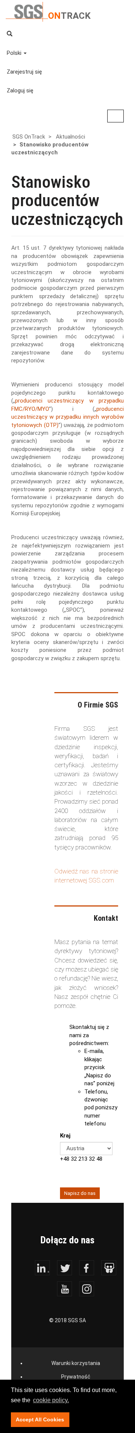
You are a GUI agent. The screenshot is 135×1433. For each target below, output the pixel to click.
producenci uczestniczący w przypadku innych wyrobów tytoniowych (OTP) (67, 417)
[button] (68, 34)
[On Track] (27, 11)
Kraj (65, 1135)
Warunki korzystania (75, 1363)
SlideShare (108, 1267)
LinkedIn (42, 1267)
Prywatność (75, 1377)
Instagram (86, 1288)
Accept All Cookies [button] (40, 1419)
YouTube (64, 1288)
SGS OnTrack (28, 136)
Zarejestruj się (24, 71)
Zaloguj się (20, 90)
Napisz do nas (80, 1193)
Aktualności (70, 136)
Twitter (64, 1267)
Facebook (86, 1267)
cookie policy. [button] (51, 1400)
